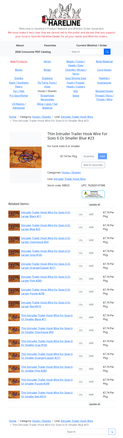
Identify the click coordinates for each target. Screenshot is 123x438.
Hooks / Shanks (41, 117)
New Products (18, 61)
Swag (76, 95)
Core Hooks (104, 70)
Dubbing (47, 78)
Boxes (47, 70)
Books (19, 70)
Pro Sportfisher (18, 95)
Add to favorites (93, 165)
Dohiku (18, 78)
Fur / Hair (19, 91)
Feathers (104, 78)
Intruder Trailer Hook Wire (77, 117)
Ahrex (47, 61)
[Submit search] (107, 52)
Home (12, 117)
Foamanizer (104, 82)
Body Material (104, 61)
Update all (94, 204)
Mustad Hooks (104, 91)
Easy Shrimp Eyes (75, 78)
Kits (76, 91)
